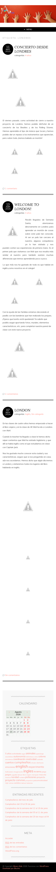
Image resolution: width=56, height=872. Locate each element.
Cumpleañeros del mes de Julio (19, 800)
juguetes (14, 775)
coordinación (19, 759)
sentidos (17, 783)
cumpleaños (22, 762)
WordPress (44, 866)
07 (8, 410)
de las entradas (14, 842)
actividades (16, 753)
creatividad (31, 759)
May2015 (8, 50)
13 (8, 204)
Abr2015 (8, 207)
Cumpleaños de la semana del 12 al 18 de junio (26, 808)
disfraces (39, 763)
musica (8, 777)
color (36, 757)
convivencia (9, 759)
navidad (15, 777)
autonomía (20, 756)
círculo (33, 763)
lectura (20, 775)
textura (23, 783)
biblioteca (30, 757)
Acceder (9, 838)
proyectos (29, 780)
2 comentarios (11, 394)
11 (8, 47)
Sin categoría (37, 414)
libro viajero (27, 775)
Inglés (27, 414)
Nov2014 (8, 413)
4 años (28, 55)
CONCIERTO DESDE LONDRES (31, 49)
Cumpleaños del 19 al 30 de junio (20, 804)
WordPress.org (12, 851)
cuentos (9, 762)
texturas (30, 783)
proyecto (41, 777)
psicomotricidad (40, 780)
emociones (10, 767)
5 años (8, 753)
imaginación (18, 772)
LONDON (22, 410)
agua (23, 754)
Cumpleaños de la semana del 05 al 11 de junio (26, 812)
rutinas (11, 783)
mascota (42, 775)
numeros (22, 777)
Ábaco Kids (17, 866)
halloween (9, 772)
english (22, 766)
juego (44, 772)
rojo (6, 783)
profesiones (30, 777)
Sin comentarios (12, 675)
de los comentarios (16, 847)
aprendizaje (39, 754)
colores (42, 756)
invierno (37, 771)
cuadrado (40, 759)
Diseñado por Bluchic (11, 868)
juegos (8, 774)
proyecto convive (15, 780)
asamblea (9, 757)
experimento (36, 766)
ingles (28, 771)
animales (31, 753)
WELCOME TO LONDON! (26, 206)
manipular (35, 775)
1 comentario (11, 188)
